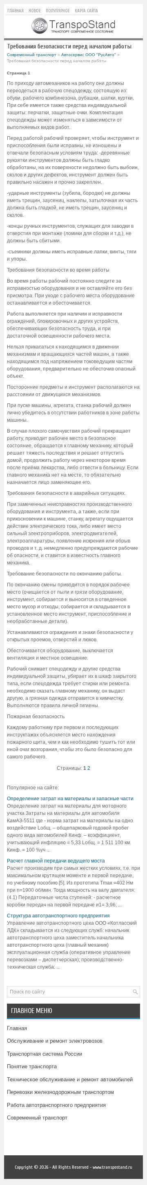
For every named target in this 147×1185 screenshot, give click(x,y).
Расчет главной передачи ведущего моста (56, 861)
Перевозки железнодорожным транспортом (60, 1092)
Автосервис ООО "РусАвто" (88, 54)
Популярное (58, 10)
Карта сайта (86, 10)
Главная (15, 10)
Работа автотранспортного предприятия (56, 1105)
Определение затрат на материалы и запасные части (70, 799)
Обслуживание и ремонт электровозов (54, 1041)
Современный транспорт (31, 54)
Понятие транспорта (32, 1066)
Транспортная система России (44, 1054)
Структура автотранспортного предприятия (58, 916)
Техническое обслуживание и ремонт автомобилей (70, 1079)
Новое (35, 10)
